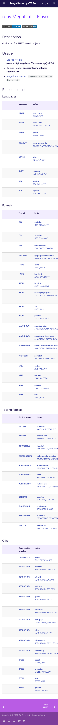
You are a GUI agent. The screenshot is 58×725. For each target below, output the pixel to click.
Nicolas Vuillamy (38, 715)
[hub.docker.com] (19, 720)
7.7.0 (44, 3)
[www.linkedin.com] (4, 720)
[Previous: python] (4, 706)
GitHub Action (14, 59)
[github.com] (9, 720)
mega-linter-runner (16, 76)
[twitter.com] (24, 720)
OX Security (24, 715)
